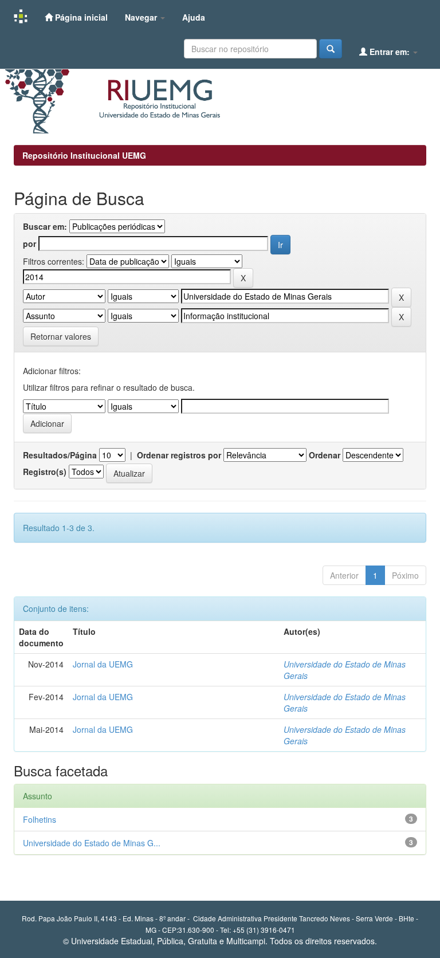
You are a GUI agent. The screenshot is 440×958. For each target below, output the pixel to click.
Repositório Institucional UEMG (84, 155)
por (29, 243)
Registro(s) (44, 471)
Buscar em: (45, 226)
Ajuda (193, 17)
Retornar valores (60, 336)
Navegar (142, 17)
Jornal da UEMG (103, 664)
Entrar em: (389, 51)
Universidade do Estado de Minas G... (91, 843)
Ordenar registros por (179, 455)
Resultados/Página (60, 455)
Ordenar (324, 455)
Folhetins (39, 819)
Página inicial (80, 17)
